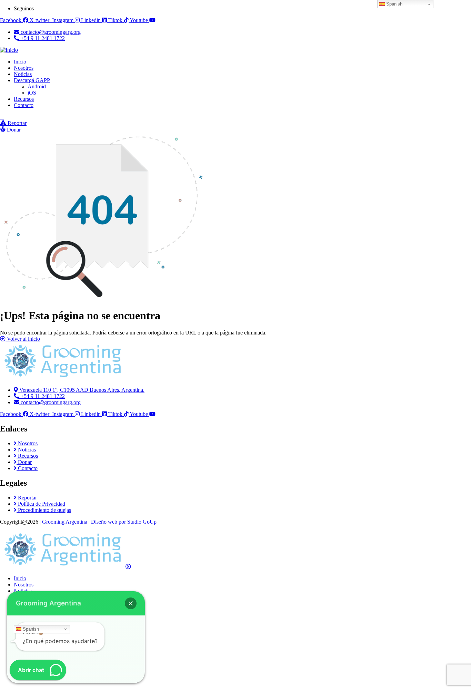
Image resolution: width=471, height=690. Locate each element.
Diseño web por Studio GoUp (124, 522)
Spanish (30, 628)
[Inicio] (9, 50)
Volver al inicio (23, 339)
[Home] (62, 378)
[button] (131, 603)
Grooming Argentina (64, 522)
